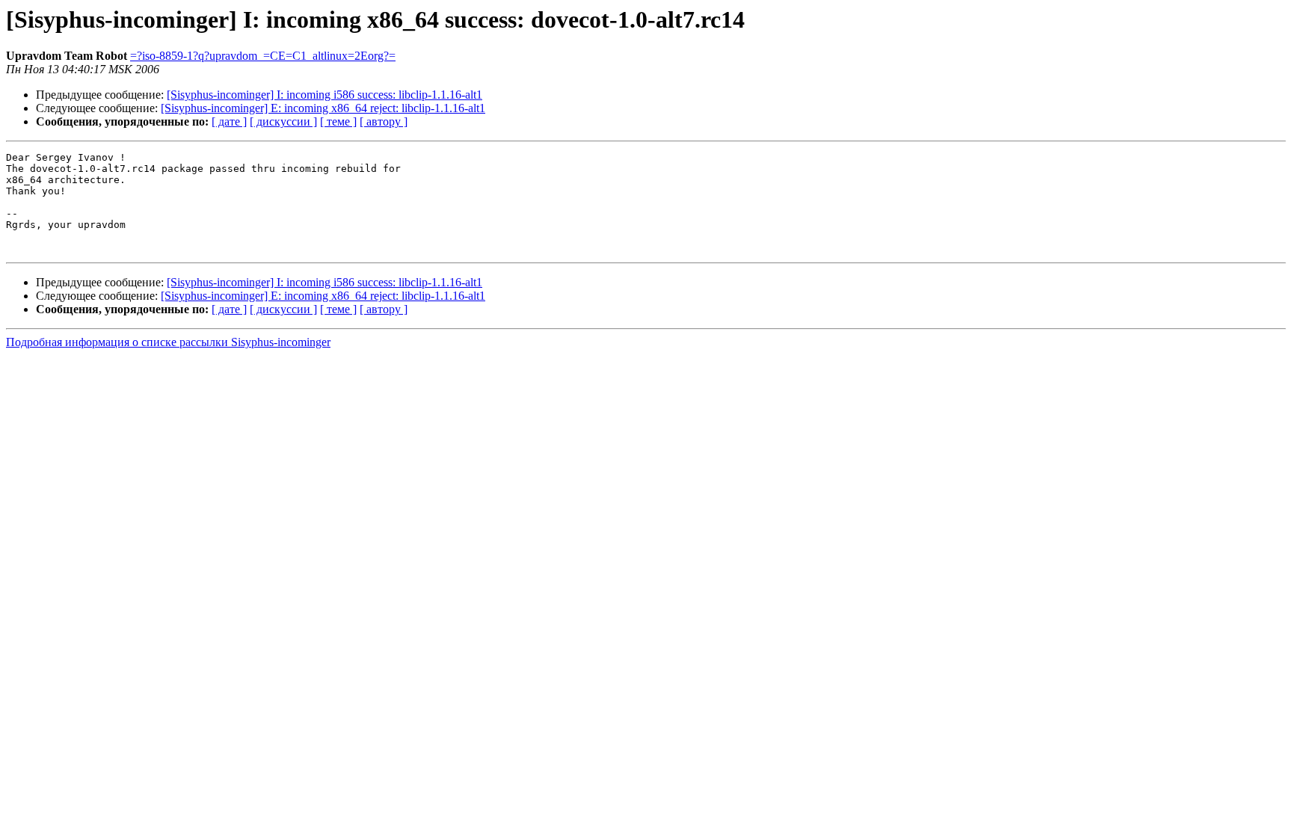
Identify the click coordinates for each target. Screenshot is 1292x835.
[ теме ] (338, 121)
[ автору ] (383, 121)
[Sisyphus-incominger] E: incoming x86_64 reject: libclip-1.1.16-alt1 (323, 108)
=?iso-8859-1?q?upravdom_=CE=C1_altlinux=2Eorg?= (263, 55)
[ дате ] (229, 121)
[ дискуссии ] (283, 121)
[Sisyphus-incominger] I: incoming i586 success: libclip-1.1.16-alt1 (324, 94)
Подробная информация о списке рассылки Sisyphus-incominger (168, 342)
